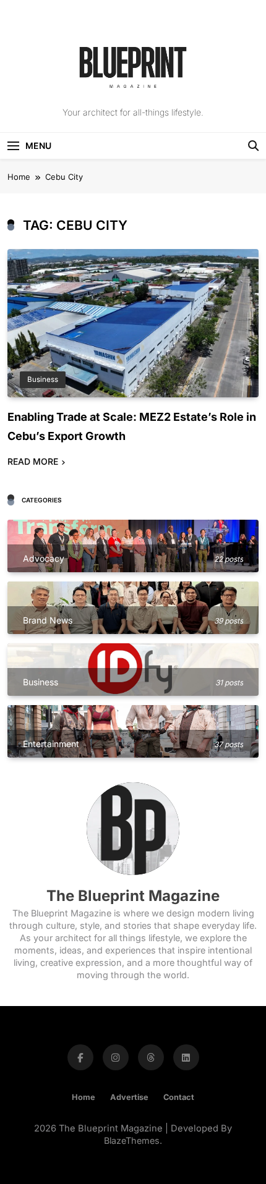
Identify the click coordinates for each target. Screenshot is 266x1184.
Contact (178, 1097)
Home (83, 1097)
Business (42, 379)
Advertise (129, 1097)
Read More (32, 461)
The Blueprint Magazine (133, 896)
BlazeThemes (132, 1140)
